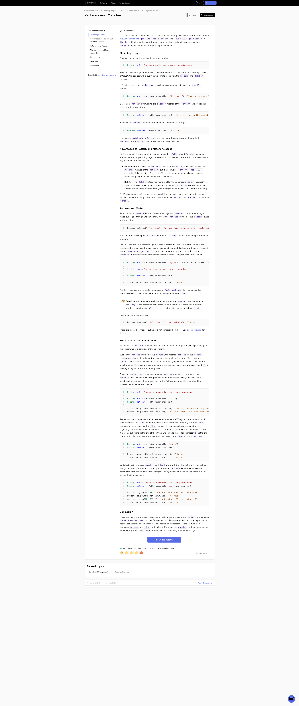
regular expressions (129, 38)
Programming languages (109, 11)
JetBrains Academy (107, 75)
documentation (194, 330)
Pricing (113, 3)
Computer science (91, 11)
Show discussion (204, 583)
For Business (124, 3)
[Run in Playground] (201, 65)
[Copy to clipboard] (205, 65)
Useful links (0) (112, 583)
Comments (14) (93, 583)
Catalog (103, 3)
